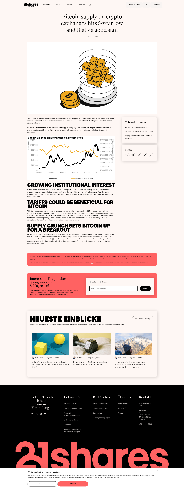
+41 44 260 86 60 (145, 424)
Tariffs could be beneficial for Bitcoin (139, 131)
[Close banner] (157, 471)
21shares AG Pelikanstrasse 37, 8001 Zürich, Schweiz (145, 414)
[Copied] (139, 155)
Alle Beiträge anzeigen (143, 319)
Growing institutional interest (136, 127)
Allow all (73, 484)
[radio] (93, 282)
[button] (46, 5)
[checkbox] (120, 282)
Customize (42, 484)
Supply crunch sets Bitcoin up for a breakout (138, 137)
